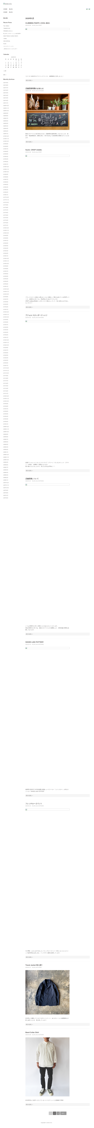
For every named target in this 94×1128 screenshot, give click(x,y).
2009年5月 (5, 444)
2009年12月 (6, 426)
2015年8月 (5, 268)
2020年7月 (5, 118)
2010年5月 (5, 414)
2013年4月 (5, 329)
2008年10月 (6, 459)
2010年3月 (5, 419)
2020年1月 (5, 133)
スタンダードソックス (8, 46)
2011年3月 (5, 388)
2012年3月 (5, 360)
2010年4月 (5, 416)
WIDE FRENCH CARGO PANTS (10, 36)
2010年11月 (6, 398)
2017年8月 (5, 207)
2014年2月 (5, 306)
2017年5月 (5, 215)
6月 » (4, 75)
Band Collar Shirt (32, 1032)
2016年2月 (5, 253)
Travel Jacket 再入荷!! (33, 965)
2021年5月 (5, 92)
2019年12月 (6, 136)
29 (16, 67)
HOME (5, 9)
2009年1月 (5, 452)
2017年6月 (5, 212)
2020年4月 (5, 126)
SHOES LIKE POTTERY (34, 642)
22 (16, 65)
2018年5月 (5, 184)
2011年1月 (5, 393)
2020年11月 (6, 108)
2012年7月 (5, 350)
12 (8, 64)
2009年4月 (5, 447)
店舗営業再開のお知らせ (34, 88)
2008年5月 (5, 470)
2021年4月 (5, 95)
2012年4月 (5, 357)
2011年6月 (5, 383)
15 (16, 64)
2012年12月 (6, 340)
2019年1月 (5, 164)
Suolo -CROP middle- (33, 150)
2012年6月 (5, 352)
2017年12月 (6, 197)
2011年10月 (6, 373)
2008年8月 (5, 464)
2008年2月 (5, 477)
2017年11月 (6, 199)
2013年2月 (5, 334)
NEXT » (63, 1113)
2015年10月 (6, 263)
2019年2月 (5, 161)
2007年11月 (6, 485)
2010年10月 (6, 401)
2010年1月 (5, 424)
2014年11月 (6, 291)
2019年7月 (5, 148)
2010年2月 (5, 421)
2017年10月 (6, 202)
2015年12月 (6, 258)
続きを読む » (29, 80)
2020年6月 (5, 121)
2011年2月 (5, 391)
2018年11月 (6, 169)
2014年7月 (5, 299)
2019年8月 (5, 146)
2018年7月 (5, 179)
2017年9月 (5, 205)
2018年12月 (6, 166)
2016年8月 (5, 238)
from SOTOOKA (40, 90)
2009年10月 (6, 431)
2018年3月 (5, 189)
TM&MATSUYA (6, 28)
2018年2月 (5, 192)
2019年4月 (5, 156)
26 (8, 67)
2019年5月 (5, 154)
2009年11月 (6, 429)
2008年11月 (6, 457)
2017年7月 (5, 210)
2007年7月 (5, 495)
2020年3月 (5, 128)
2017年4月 (5, 217)
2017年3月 (5, 220)
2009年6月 (5, 441)
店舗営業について (32, 478)
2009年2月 (5, 449)
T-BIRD (5, 38)
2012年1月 (5, 365)
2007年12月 (6, 482)
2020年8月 (5, 115)
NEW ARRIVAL (6, 41)
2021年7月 (5, 87)
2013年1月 (5, 337)
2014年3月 (5, 304)
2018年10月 (6, 171)
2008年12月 (6, 454)
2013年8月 (5, 322)
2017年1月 (5, 225)
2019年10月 (6, 141)
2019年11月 (6, 138)
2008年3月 (5, 475)
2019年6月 (5, 151)
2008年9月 (5, 462)
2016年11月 (6, 230)
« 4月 (4, 71)
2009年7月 (5, 439)
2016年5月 (5, 245)
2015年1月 (5, 286)
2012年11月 (6, 342)
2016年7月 (5, 240)
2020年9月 (5, 113)
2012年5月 (5, 355)
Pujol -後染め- (6, 26)
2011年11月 (6, 370)
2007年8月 (5, 492)
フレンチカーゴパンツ (33, 803)
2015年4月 (5, 278)
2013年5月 (5, 327)
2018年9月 (5, 174)
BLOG (11, 9)
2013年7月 (5, 324)
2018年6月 (5, 182)
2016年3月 (5, 250)
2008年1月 (5, 480)
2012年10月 (6, 345)
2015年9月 (5, 266)
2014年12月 (6, 289)
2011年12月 (6, 368)
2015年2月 (5, 284)
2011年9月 (5, 375)
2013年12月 (6, 312)
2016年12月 (6, 228)
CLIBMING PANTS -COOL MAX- (37, 23)
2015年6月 (5, 273)
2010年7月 (5, 408)
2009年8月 (5, 436)
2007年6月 (5, 498)
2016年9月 (5, 235)
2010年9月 (5, 403)
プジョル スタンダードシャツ (36, 315)
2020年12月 (6, 105)
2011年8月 (5, 378)
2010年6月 (5, 411)
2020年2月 (5, 131)
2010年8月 (5, 406)
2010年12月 (6, 396)
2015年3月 (5, 281)
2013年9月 (5, 319)
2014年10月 (6, 294)
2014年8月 (5, 296)
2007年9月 (5, 490)
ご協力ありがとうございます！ (10, 48)
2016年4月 (5, 248)
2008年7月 (5, 467)
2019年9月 (5, 143)
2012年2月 (5, 363)
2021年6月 (5, 90)
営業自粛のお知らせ (7, 31)
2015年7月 (5, 271)
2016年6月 (5, 243)
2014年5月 (5, 301)
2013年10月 (6, 317)
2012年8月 (5, 347)
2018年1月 (5, 194)
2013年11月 (6, 314)
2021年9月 (5, 82)
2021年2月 (5, 100)
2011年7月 (5, 380)
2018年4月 (5, 187)
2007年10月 (6, 487)
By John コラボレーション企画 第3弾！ (12, 33)
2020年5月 (5, 123)
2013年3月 (5, 332)
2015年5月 (5, 276)
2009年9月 (5, 434)
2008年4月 (5, 472)
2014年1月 (5, 309)
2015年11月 (6, 261)
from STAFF (39, 25)
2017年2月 (5, 222)
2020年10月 (6, 110)
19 (8, 65)
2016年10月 (6, 233)
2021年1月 (5, 103)
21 (13, 65)
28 (13, 67)
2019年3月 (5, 159)
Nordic (5, 43)
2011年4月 (5, 385)
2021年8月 (5, 85)
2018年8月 (5, 177)
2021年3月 (5, 98)
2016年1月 (5, 256)
